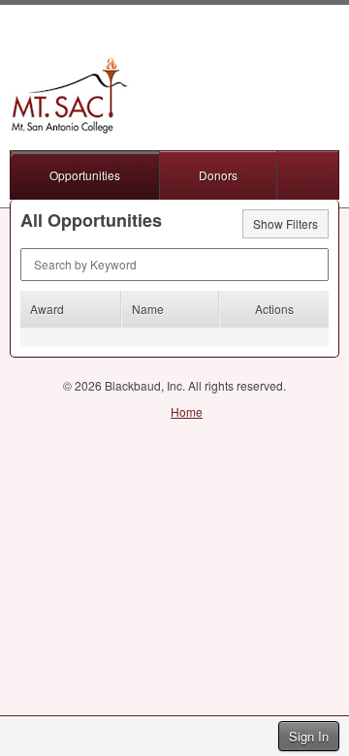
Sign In (309, 736)
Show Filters (285, 223)
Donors (218, 175)
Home (187, 411)
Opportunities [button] (84, 175)
